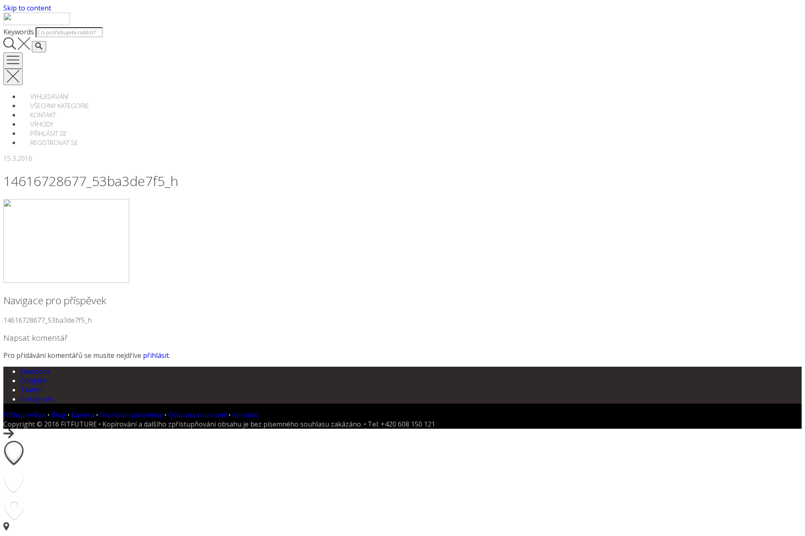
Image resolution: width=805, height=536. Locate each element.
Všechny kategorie (59, 105)
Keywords (18, 31)
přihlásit (156, 355)
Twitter (31, 389)
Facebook (35, 371)
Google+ (33, 380)
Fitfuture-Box (24, 414)
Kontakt (43, 115)
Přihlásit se (48, 133)
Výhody (41, 124)
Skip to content (27, 8)
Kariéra (82, 414)
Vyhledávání (49, 96)
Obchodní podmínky (131, 414)
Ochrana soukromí (197, 414)
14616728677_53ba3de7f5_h (47, 320)
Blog (58, 414)
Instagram (36, 399)
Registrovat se (54, 142)
